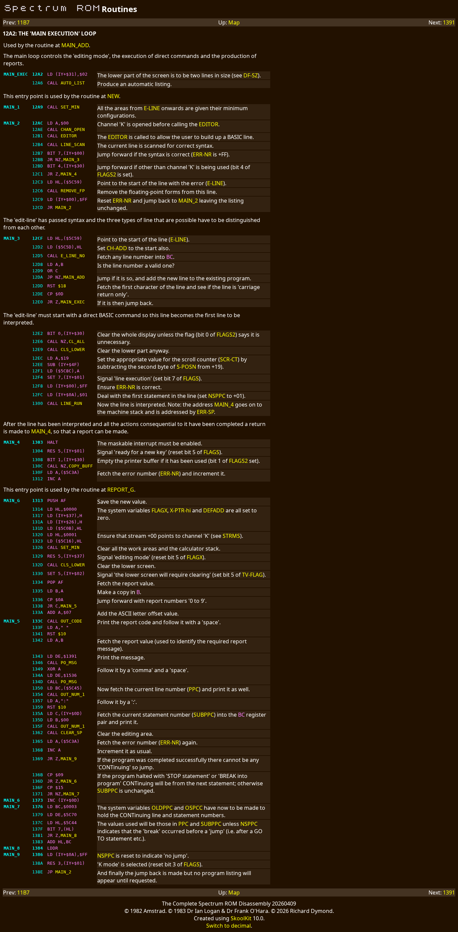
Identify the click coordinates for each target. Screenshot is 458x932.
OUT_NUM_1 (73, 694)
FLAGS (191, 378)
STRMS (231, 536)
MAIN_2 (188, 200)
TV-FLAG (252, 574)
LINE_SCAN (73, 144)
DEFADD (213, 510)
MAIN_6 (69, 781)
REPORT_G (120, 489)
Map (234, 22)
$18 (62, 285)
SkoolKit (241, 918)
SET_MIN (70, 107)
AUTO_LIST (73, 82)
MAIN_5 (69, 605)
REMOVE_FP (73, 190)
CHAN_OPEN (73, 129)
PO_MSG (69, 662)
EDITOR (208, 124)
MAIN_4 (69, 173)
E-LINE (152, 108)
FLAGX (159, 510)
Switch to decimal (228, 925)
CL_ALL (77, 341)
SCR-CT (229, 359)
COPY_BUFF (81, 466)
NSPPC (216, 396)
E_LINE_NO (73, 255)
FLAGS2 (106, 174)
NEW (113, 96)
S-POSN (186, 366)
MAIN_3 (71, 159)
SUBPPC (203, 714)
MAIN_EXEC (73, 301)
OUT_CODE (71, 621)
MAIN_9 (69, 758)
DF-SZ (250, 75)
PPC (194, 689)
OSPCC (194, 807)
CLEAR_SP (71, 732)
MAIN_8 (69, 835)
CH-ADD (117, 248)
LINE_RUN (71, 403)
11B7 (23, 22)
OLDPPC (162, 807)
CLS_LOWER (73, 349)
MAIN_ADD (75, 45)
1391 (449, 22)
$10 (62, 633)
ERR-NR (202, 154)
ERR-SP (205, 412)
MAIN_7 (71, 793)
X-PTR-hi (180, 510)
